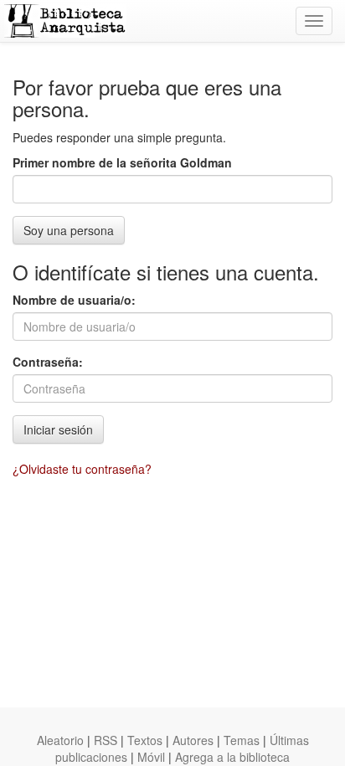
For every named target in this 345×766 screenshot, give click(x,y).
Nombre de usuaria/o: (74, 299)
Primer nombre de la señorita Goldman (122, 162)
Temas (242, 740)
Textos (144, 740)
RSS (105, 740)
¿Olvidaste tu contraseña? (82, 468)
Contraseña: (48, 361)
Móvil (151, 756)
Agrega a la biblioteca (232, 756)
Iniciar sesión (58, 429)
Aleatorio (60, 740)
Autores (193, 740)
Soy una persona (68, 230)
